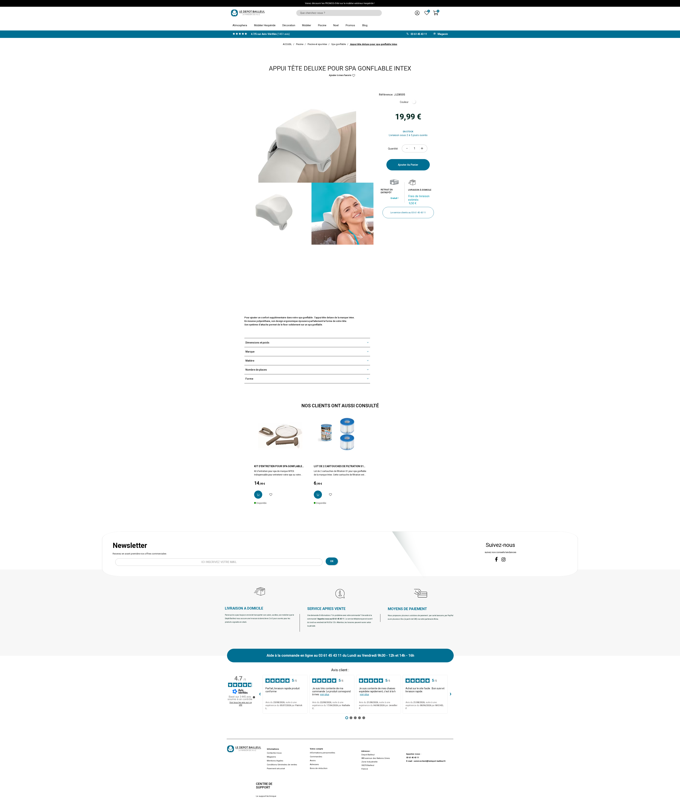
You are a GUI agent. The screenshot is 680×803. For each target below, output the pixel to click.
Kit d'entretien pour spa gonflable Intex (278, 466)
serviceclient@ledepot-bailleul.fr (430, 761)
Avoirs (313, 760)
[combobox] (337, 13)
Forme (249, 378)
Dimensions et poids (257, 342)
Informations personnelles (322, 753)
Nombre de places (256, 369)
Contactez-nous (274, 753)
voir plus (324, 694)
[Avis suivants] (450, 694)
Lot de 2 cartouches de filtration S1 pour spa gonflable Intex (339, 466)
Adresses (314, 764)
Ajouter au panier (408, 164)
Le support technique (266, 796)
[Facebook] (496, 559)
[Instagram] (504, 559)
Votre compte (316, 749)
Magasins (271, 757)
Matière (249, 360)
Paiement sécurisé (276, 768)
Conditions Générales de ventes (282, 764)
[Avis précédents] (259, 694)
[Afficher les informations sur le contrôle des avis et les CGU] (254, 697)
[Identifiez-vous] (417, 13)
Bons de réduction (318, 768)
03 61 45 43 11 (412, 757)
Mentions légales (275, 761)
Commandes (316, 757)
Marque (249, 351)
